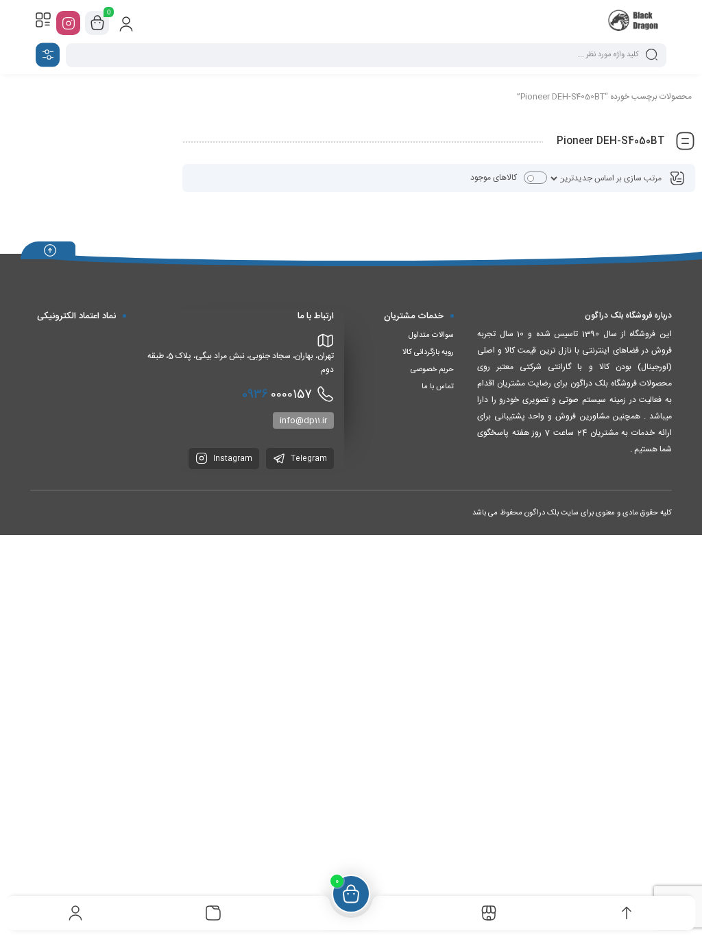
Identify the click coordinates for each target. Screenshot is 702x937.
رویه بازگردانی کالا (428, 352)
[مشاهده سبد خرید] (97, 23)
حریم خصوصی (432, 370)
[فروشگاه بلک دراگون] (634, 23)
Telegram (308, 459)
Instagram (231, 459)
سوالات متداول (431, 335)
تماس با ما (438, 387)
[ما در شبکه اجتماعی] (68, 23)
